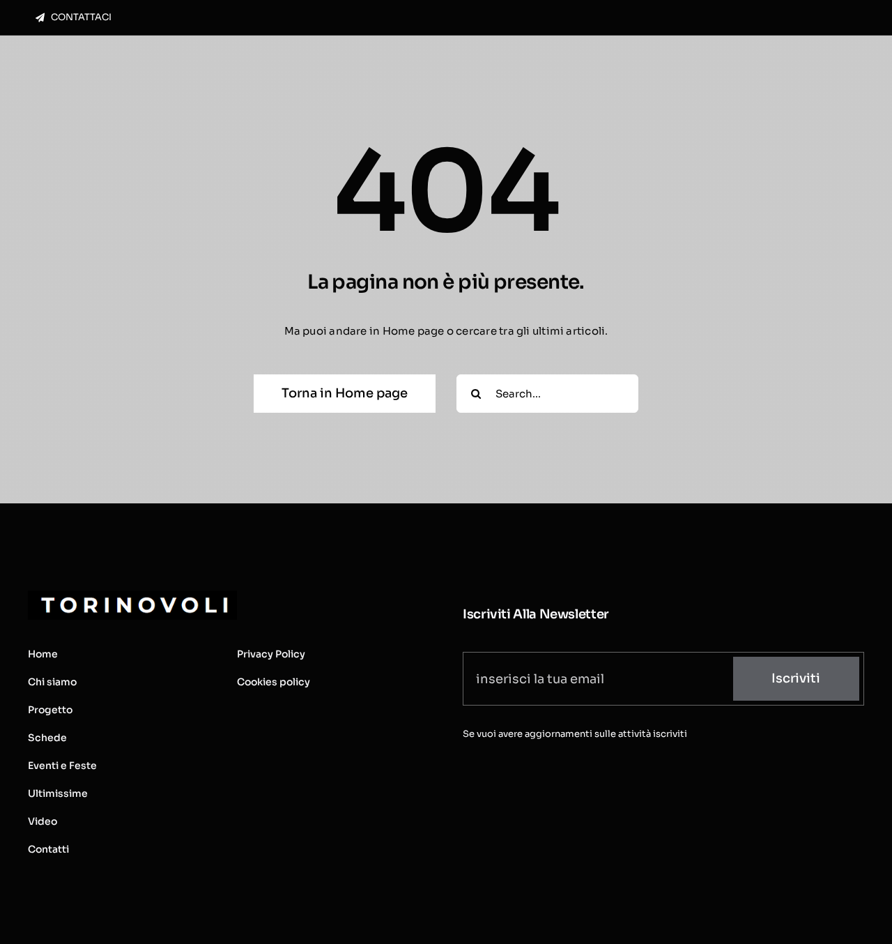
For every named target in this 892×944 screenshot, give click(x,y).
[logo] (132, 595)
